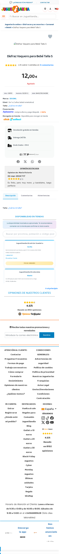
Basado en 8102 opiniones (29, 307)
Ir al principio (51, 289)
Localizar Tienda (12, 258)
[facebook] (52, 418)
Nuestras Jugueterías (43, 376)
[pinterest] (48, 422)
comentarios (47, 65)
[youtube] (52, 422)
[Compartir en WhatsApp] (32, 161)
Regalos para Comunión (28, 415)
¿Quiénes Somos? (16, 394)
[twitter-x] (43, 422)
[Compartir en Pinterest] (39, 161)
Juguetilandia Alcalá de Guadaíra (29, 243)
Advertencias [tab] (44, 196)
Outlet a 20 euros (29, 441)
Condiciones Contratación (43, 396)
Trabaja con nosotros (16, 368)
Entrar (11, 409)
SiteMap (29, 496)
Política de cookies (43, 368)
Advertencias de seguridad (43, 361)
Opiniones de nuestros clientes (15, 387)
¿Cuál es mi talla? (15, 106)
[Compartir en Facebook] (18, 161)
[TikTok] (48, 418)
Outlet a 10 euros (28, 432)
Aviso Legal (43, 385)
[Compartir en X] (25, 161)
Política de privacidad (43, 372)
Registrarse (11, 413)
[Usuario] (50, 9)
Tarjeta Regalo (29, 489)
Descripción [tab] (10, 196)
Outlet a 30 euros (29, 450)
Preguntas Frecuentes (16, 359)
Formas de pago (16, 363)
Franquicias (43, 381)
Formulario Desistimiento (16, 378)
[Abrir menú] (3, 16)
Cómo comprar (15, 372)
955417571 (10, 255)
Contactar (16, 355)
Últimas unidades (29, 480)
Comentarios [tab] (26, 196)
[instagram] (43, 418)
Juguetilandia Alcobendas (29, 272)
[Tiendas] (45, 9)
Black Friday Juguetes (29, 459)
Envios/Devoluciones (43, 390)
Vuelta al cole (29, 409)
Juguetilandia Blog (29, 424)
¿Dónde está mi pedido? (11, 419)
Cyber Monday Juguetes (28, 470)
